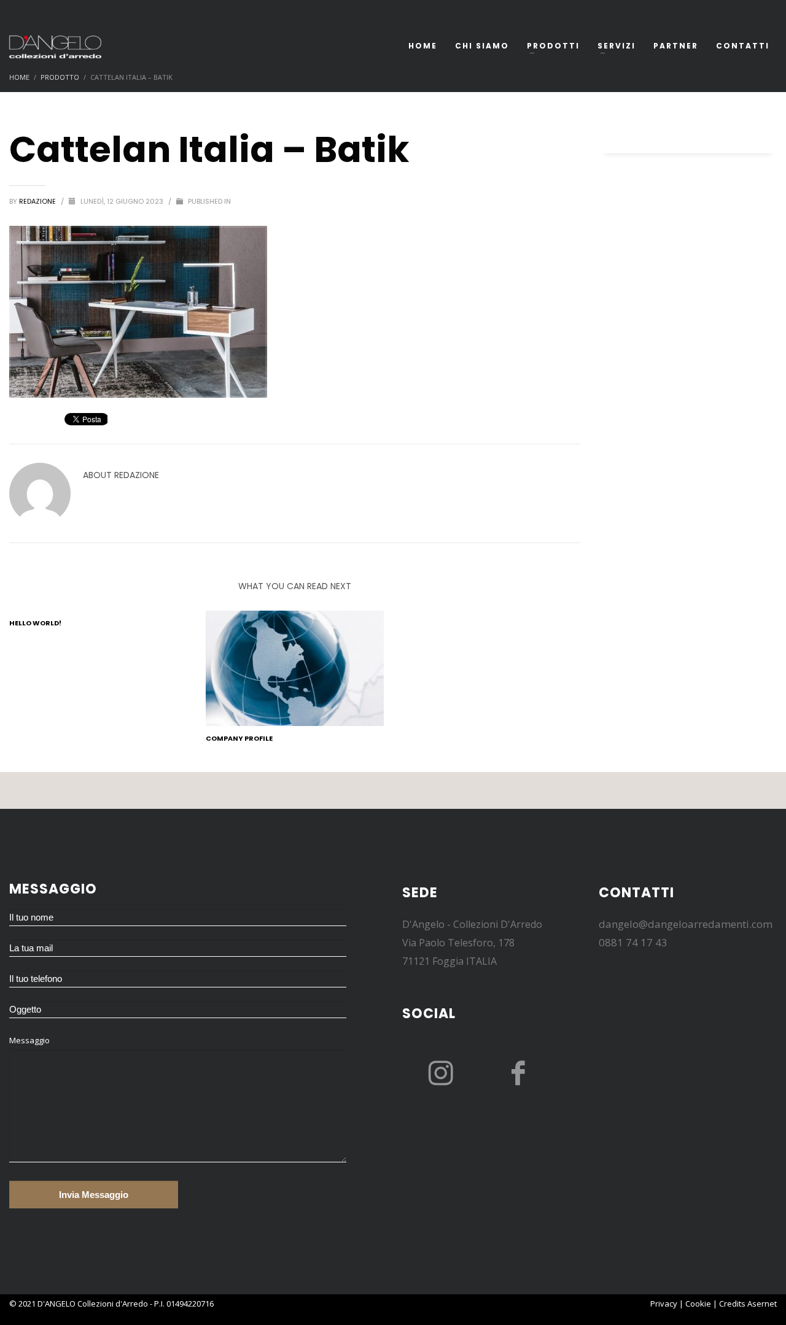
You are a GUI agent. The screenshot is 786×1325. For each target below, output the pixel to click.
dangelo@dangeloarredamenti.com (685, 924)
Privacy (663, 1303)
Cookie (698, 1303)
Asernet (762, 1303)
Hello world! (35, 623)
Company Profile (239, 738)
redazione (38, 201)
